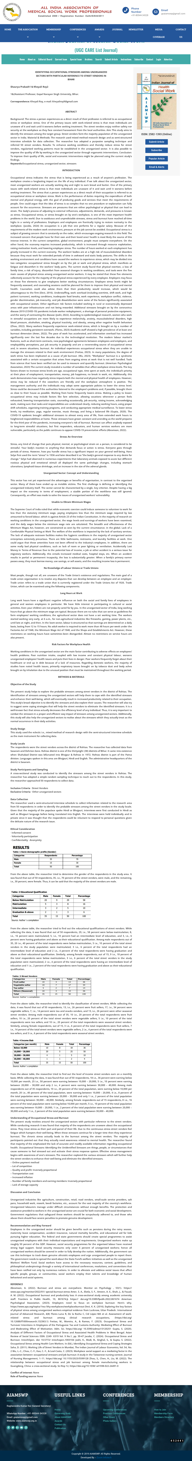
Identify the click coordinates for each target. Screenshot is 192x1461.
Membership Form (163, 1413)
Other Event (109, 1417)
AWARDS (99, 29)
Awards (58, 1421)
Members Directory (164, 1417)
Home (22, 59)
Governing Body (63, 1413)
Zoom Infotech (104, 1457)
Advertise (168, 59)
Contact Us (60, 1424)
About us (31, 59)
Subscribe (138, 59)
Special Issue (76, 59)
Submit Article (111, 59)
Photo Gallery (110, 1421)
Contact (149, 59)
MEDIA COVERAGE (159, 33)
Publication (60, 1428)
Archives (88, 59)
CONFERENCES (78, 29)
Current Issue (61, 59)
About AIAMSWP (63, 1417)
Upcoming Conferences (115, 1409)
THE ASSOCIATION (28, 29)
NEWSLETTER (136, 29)
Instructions (126, 59)
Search (98, 59)
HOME (7, 29)
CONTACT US (181, 33)
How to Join (160, 1409)
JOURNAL (117, 29)
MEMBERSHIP (53, 29)
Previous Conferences (114, 1413)
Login (158, 59)
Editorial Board (45, 59)
